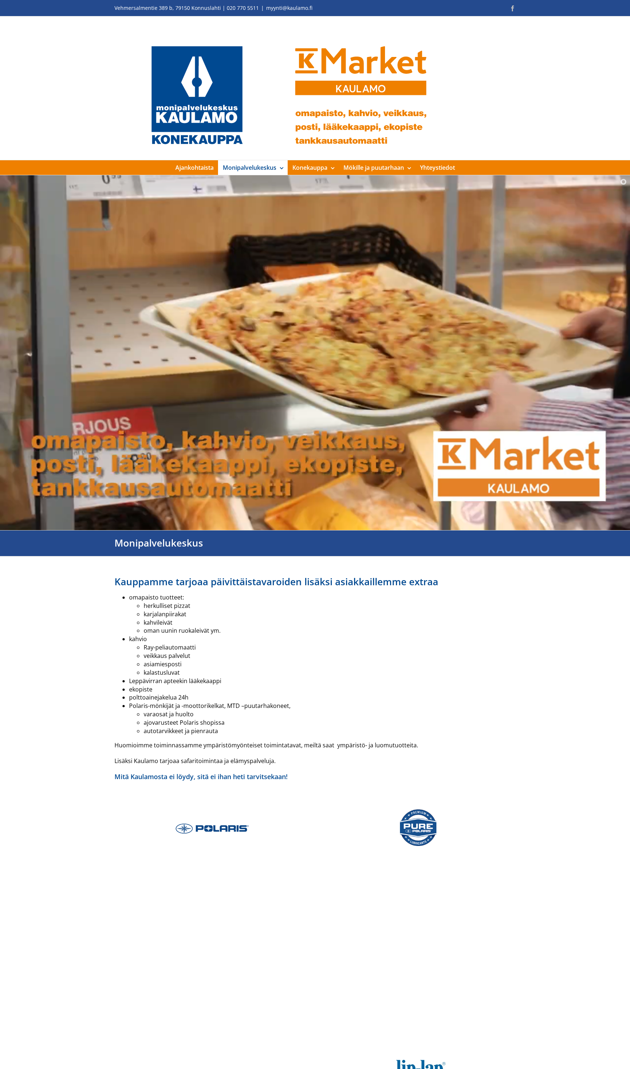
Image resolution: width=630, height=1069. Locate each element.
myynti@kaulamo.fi (289, 7)
